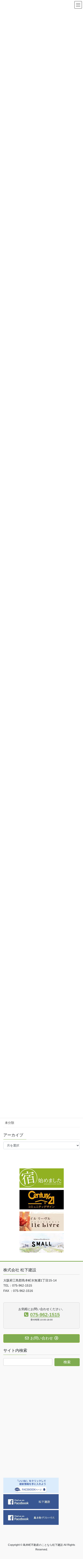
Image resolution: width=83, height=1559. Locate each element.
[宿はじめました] (41, 1178)
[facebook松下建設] (31, 1501)
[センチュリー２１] (41, 1199)
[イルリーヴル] (41, 1221)
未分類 (9, 1122)
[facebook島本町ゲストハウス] (31, 1517)
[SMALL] (41, 1242)
